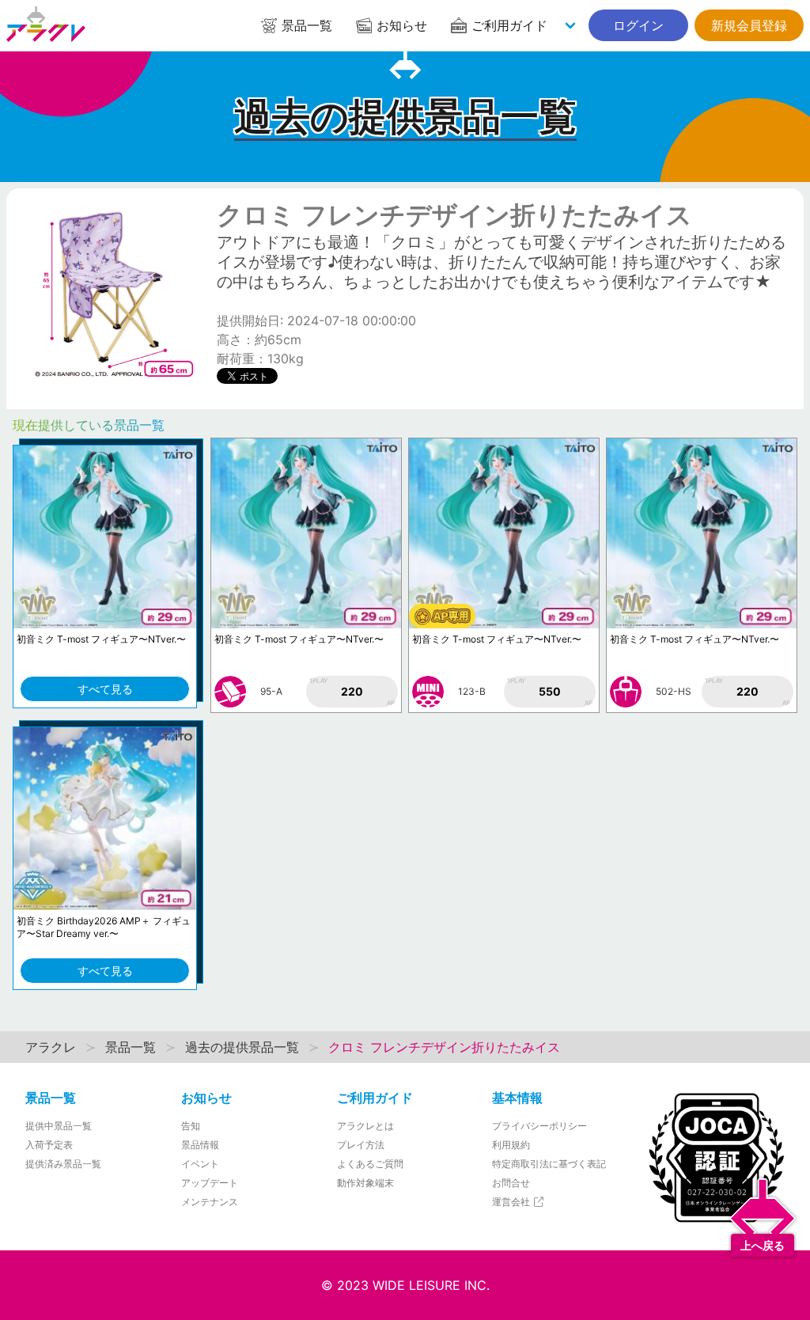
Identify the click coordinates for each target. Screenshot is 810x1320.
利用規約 (511, 1145)
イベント (200, 1164)
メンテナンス (209, 1202)
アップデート (209, 1183)
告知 (190, 1126)
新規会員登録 (749, 25)
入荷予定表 (49, 1145)
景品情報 (200, 1145)
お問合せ (511, 1183)
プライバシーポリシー (539, 1126)
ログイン (638, 25)
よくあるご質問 (370, 1164)
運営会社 (512, 1202)
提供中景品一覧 (58, 1126)
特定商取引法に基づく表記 (549, 1164)
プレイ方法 (360, 1145)
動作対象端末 (365, 1183)
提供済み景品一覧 (63, 1164)
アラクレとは (365, 1126)
